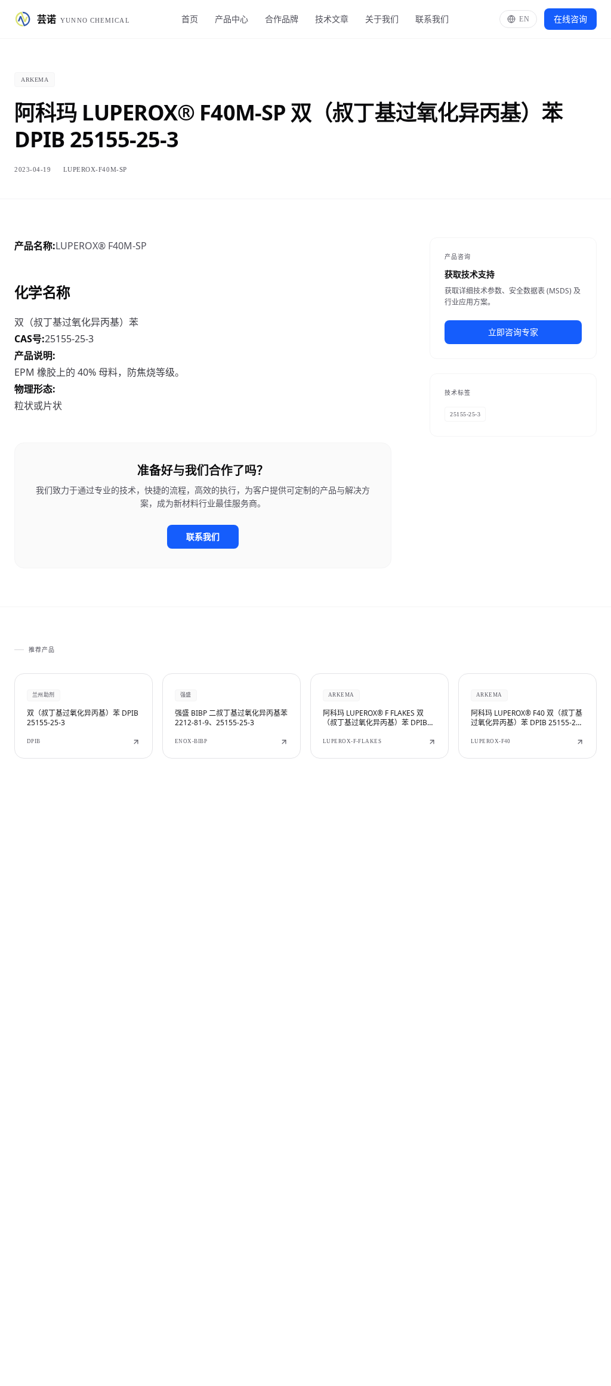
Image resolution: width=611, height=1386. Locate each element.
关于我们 (382, 18)
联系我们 (432, 18)
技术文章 (331, 18)
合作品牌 (281, 18)
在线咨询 (570, 18)
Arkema (34, 79)
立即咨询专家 (513, 332)
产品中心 (231, 18)
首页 (189, 18)
